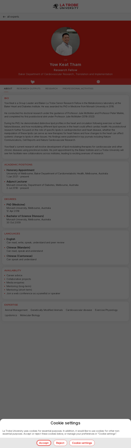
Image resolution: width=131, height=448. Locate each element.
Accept (44, 442)
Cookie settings (82, 442)
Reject (60, 442)
